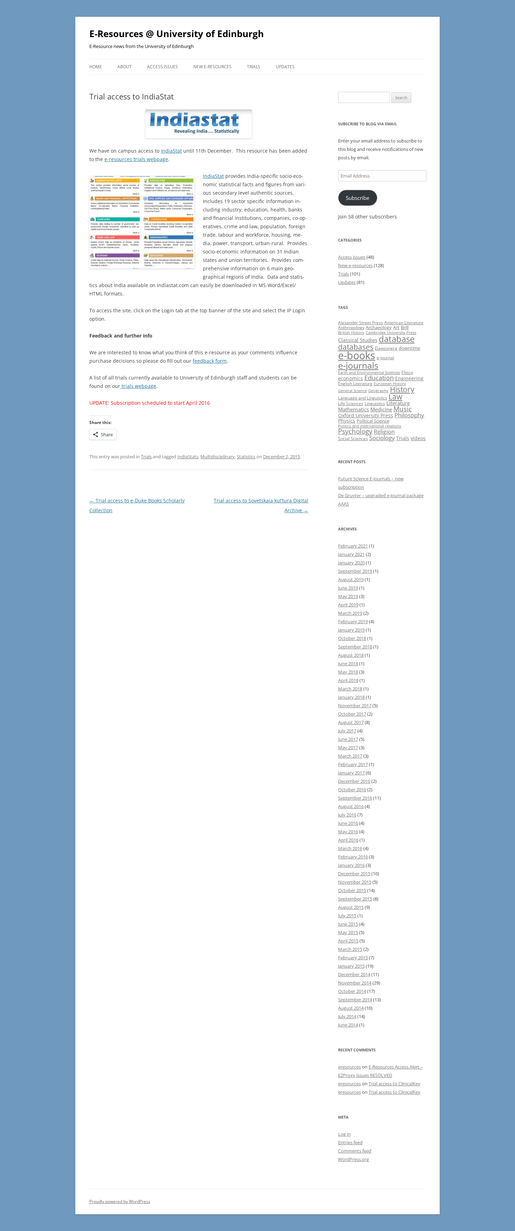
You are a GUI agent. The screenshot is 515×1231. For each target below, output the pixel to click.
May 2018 (348, 672)
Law (395, 397)
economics (350, 378)
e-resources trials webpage (136, 159)
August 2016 (351, 806)
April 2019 (348, 604)
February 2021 (353, 546)
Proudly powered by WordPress (119, 1201)
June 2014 (348, 1025)
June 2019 (348, 588)
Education (379, 378)
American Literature (404, 322)
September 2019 (355, 571)
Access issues (162, 67)
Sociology (382, 437)
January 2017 (351, 773)
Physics (346, 420)
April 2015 (348, 941)
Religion (384, 432)
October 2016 (352, 789)
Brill (404, 327)
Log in (344, 1134)
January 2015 (351, 966)
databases (355, 347)
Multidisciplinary (217, 456)
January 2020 (351, 562)
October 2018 (352, 638)
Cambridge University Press (391, 332)
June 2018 (348, 663)
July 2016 (347, 815)
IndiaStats (187, 456)
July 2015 (347, 915)
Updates (285, 67)
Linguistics (375, 403)
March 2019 (350, 613)
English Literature (355, 383)
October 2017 (352, 714)
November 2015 (354, 882)
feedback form (210, 360)
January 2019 (351, 630)
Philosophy (409, 415)
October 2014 (352, 991)
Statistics (246, 456)
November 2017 (354, 705)
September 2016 (355, 798)
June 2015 (348, 924)
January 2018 (351, 697)
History (402, 389)
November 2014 (354, 983)
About (124, 67)
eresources (349, 1067)
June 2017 (348, 739)
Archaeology (379, 327)
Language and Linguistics (362, 398)
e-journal (385, 358)
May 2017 (348, 747)
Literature (398, 402)
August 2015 (351, 907)
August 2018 (351, 655)
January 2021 (351, 554)
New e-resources (212, 67)
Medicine (381, 409)
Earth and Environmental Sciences (369, 372)
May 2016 (348, 831)
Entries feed (350, 1142)
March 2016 (350, 848)
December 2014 (354, 974)
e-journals (358, 365)
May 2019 (348, 596)
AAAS (343, 504)
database (396, 339)
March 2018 (350, 689)
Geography (378, 390)
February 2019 (353, 621)
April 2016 (348, 840)
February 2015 (353, 957)
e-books (356, 355)
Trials (253, 67)
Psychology (355, 431)
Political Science (373, 421)
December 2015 (354, 873)
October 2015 (352, 890)
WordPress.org (353, 1159)
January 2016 (351, 865)
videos (418, 438)
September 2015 (355, 899)
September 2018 (355, 647)
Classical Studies (357, 339)
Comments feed (354, 1151)
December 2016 (354, 781)
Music (402, 408)
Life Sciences (350, 403)
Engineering (409, 378)
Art (396, 327)
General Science (352, 390)
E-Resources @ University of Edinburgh (176, 33)
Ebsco (407, 372)
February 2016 (353, 857)
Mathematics (353, 409)
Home (95, 67)
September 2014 (355, 999)
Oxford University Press (365, 415)
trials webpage (138, 386)
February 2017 (353, 764)
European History (390, 383)
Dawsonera (386, 348)
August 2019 (351, 579)
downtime (409, 348)
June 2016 (348, 823)
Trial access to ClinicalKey (394, 1083)
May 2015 (348, 932)
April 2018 (348, 680)
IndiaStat (171, 150)
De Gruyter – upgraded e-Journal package (381, 495)
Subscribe (357, 197)
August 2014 (351, 1008)
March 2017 (350, 756)
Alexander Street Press (360, 322)
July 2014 (347, 1016)
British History (351, 332)
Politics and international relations (369, 426)
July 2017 (347, 731)
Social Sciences (353, 438)
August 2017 (351, 722)
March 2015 (350, 949)
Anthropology (351, 327)
